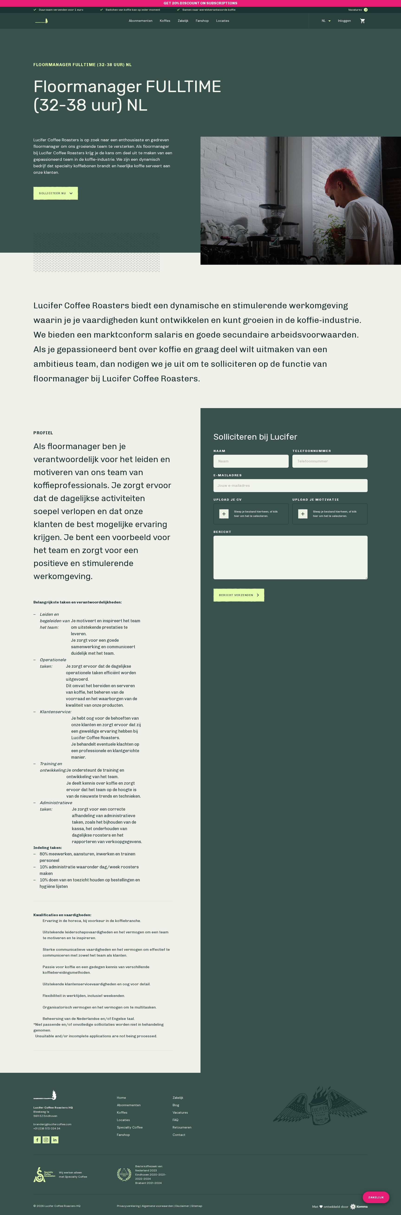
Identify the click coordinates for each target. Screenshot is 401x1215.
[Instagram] (46, 1140)
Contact (179, 1135)
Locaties (222, 21)
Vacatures (357, 9)
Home (121, 1098)
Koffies (165, 21)
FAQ (175, 1120)
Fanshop (202, 21)
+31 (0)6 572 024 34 (46, 1128)
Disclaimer (182, 1206)
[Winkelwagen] (361, 21)
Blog (176, 1105)
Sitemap (196, 1206)
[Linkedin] (54, 1140)
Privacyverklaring (128, 1206)
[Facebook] (37, 1140)
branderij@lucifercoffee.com (52, 1124)
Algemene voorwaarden (157, 1206)
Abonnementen (140, 21)
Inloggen (344, 21)
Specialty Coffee (130, 1127)
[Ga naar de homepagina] (41, 21)
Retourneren (182, 1127)
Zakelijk (183, 21)
